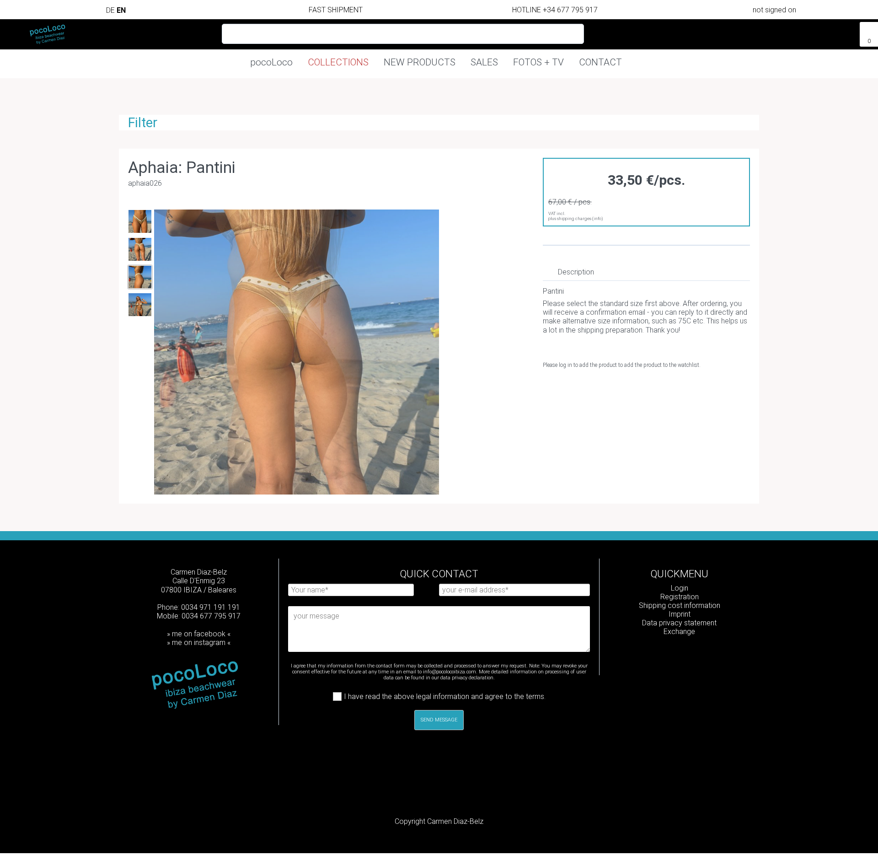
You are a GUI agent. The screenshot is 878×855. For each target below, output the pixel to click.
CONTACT (600, 62)
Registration (679, 596)
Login (679, 588)
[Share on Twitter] (610, 387)
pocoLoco (271, 62)
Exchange (679, 631)
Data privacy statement (679, 622)
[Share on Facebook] (594, 387)
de (111, 10)
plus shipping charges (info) (575, 218)
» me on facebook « (198, 633)
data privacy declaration (466, 678)
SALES (484, 62)
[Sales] (847, 31)
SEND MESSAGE (439, 720)
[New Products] (830, 31)
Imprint (680, 614)
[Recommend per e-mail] (626, 387)
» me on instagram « (198, 642)
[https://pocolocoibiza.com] (694, 655)
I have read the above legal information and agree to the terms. (445, 696)
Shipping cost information (679, 605)
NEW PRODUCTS (419, 62)
